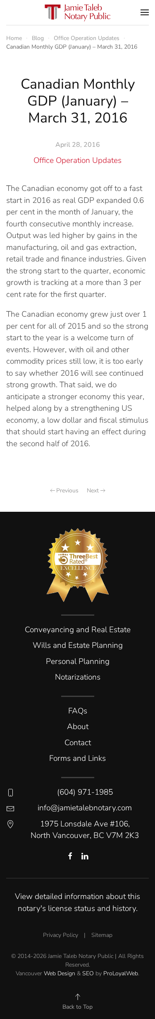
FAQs (77, 711)
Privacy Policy (60, 935)
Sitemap (101, 935)
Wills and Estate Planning (78, 645)
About (77, 726)
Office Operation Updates (77, 160)
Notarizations (77, 677)
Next (93, 490)
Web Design (59, 973)
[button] (145, 12)
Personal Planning (78, 661)
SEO (88, 973)
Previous (67, 490)
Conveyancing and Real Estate (78, 629)
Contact (77, 742)
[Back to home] (78, 12)
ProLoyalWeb (120, 973)
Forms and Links (77, 758)
